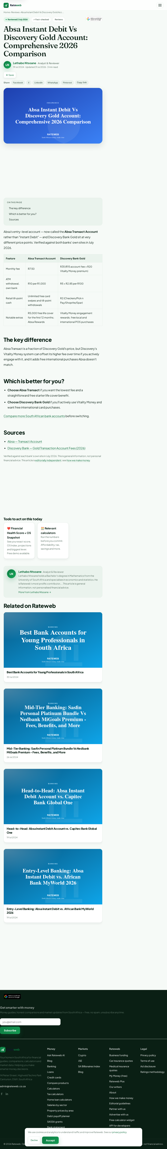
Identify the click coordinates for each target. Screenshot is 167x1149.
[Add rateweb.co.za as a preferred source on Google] (83, 581)
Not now (83, 589)
